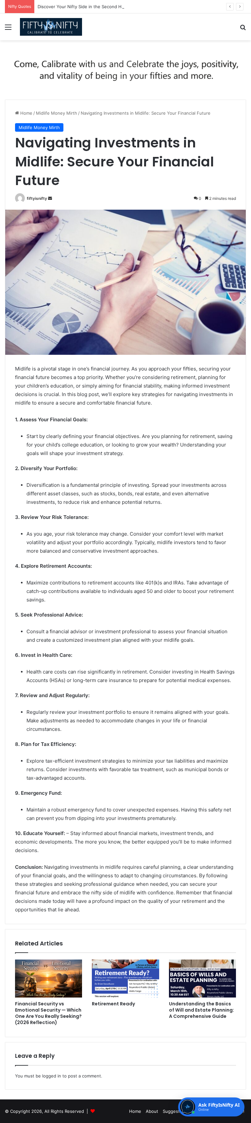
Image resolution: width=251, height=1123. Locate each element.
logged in (51, 1075)
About (152, 1111)
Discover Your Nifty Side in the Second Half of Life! (90, 6)
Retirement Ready (113, 1003)
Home (25, 113)
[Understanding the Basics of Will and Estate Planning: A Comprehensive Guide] (202, 979)
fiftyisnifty (37, 198)
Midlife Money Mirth (56, 113)
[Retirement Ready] (125, 979)
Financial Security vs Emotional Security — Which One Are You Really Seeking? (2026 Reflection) (48, 1013)
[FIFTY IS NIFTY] (51, 27)
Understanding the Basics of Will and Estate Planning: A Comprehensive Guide (201, 1009)
